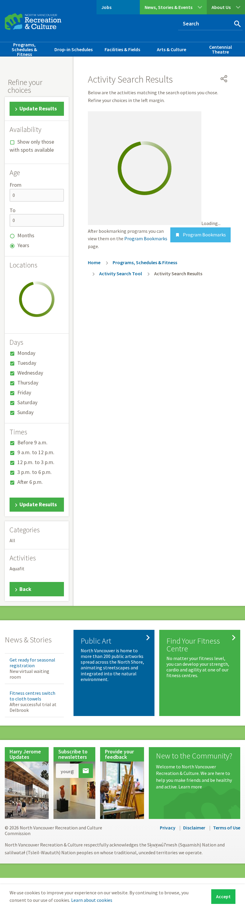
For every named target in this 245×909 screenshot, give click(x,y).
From (16, 184)
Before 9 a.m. (32, 442)
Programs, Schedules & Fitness (24, 49)
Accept (223, 896)
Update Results (38, 108)
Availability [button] (25, 129)
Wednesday (30, 372)
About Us (221, 7)
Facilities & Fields (122, 49)
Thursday (27, 382)
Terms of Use (226, 828)
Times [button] (18, 432)
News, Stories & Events (168, 7)
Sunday (25, 412)
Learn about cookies (91, 900)
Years (23, 245)
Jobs (106, 7)
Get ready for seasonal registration (32, 662)
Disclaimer (194, 828)
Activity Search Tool (120, 273)
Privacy (167, 828)
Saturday (27, 402)
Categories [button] (25, 530)
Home (94, 262)
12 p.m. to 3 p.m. (35, 462)
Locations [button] (23, 265)
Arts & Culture (171, 49)
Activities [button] (23, 558)
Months (25, 235)
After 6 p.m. (30, 481)
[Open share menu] (224, 78)
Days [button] (16, 342)
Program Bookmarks (200, 235)
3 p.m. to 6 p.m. (34, 472)
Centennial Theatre (220, 49)
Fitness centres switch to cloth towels (32, 696)
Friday (24, 392)
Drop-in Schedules (73, 49)
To (13, 210)
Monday (26, 352)
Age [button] (15, 173)
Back (25, 589)
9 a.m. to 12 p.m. (35, 452)
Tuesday (26, 362)
